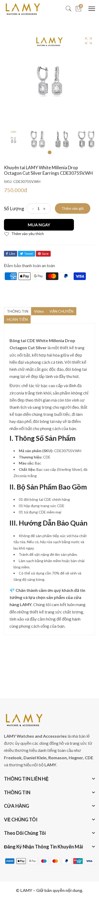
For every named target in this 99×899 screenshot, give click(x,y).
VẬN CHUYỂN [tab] (61, 311)
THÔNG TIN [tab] (17, 311)
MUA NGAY (39, 224)
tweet (28, 254)
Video (39, 311)
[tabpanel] (13, 139)
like (12, 254)
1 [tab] (49, 152)
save (45, 254)
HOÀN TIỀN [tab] (17, 319)
